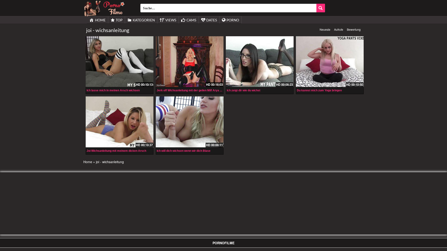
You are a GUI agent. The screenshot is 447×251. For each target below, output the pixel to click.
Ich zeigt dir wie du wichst (243, 90)
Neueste (325, 29)
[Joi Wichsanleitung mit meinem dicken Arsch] (119, 121)
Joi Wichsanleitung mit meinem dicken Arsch (116, 150)
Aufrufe (338, 29)
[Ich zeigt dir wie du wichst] (260, 61)
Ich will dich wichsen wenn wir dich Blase (183, 150)
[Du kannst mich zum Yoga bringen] (330, 61)
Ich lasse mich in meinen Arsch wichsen (113, 90)
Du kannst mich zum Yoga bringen (319, 90)
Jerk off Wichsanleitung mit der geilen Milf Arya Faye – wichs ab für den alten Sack (211, 90)
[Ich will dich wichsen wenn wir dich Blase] (190, 121)
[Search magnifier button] (320, 8)
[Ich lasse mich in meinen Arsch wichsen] (119, 61)
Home (87, 161)
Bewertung (354, 29)
